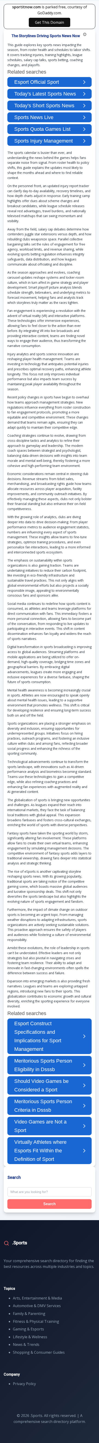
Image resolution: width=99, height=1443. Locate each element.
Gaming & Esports (28, 1329)
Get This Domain (49, 22)
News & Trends (26, 1344)
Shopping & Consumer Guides (39, 1352)
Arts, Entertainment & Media (37, 1298)
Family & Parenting (29, 1313)
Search (49, 1204)
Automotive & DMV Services (37, 1305)
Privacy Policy (24, 1383)
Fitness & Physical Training (36, 1321)
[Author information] (85, 34)
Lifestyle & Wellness (30, 1336)
